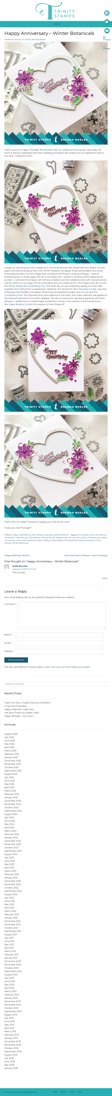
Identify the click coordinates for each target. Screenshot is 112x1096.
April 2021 (9, 948)
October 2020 (11, 968)
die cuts (72, 537)
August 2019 (10, 1014)
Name (8, 634)
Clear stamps (34, 537)
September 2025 (12, 770)
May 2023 (9, 864)
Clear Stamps (37, 535)
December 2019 (12, 1001)
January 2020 (11, 998)
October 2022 (11, 887)
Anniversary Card (85, 535)
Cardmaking (24, 535)
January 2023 (11, 877)
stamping (90, 540)
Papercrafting (57, 540)
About (64, 1092)
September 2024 (13, 811)
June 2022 (9, 901)
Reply (105, 578)
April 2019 (9, 1028)
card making (100, 535)
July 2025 (9, 777)
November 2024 (12, 804)
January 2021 (11, 958)
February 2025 (11, 794)
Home (54, 1092)
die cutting (81, 537)
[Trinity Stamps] (56, 10)
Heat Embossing (60, 535)
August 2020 (11, 974)
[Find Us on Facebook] (90, 1092)
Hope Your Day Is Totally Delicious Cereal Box (27, 702)
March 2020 (10, 991)
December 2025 (12, 760)
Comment (10, 604)
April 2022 (9, 907)
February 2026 (11, 754)
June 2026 (9, 740)
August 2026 (10, 734)
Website (8, 651)
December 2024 (12, 801)
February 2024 (11, 834)
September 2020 (13, 971)
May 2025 (9, 784)
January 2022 (11, 918)
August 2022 (10, 894)
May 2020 (9, 984)
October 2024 (11, 807)
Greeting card (93, 537)
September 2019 (12, 1011)
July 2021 (9, 938)
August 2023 (10, 854)
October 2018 (11, 1048)
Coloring (48, 535)
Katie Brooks (20, 566)
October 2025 (11, 767)
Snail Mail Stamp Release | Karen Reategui (86, 555)
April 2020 (9, 988)
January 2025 (11, 797)
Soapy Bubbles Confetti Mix (23, 304)
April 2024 (9, 827)
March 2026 (10, 750)
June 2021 (9, 941)
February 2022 (11, 914)
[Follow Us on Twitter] (93, 1092)
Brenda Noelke (39, 39)
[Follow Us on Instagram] (101, 1092)
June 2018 (9, 1061)
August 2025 (10, 774)
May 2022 (9, 904)
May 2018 (9, 1065)
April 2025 (9, 787)
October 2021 (11, 928)
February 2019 (11, 1035)
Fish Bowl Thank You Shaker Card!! (21, 712)
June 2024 (9, 821)
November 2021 (12, 924)
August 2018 (10, 1055)
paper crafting (43, 540)
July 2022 (9, 897)
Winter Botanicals (58, 267)
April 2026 (9, 747)
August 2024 (11, 814)
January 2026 (11, 757)
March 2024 (10, 831)
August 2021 (10, 934)
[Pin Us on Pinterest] (105, 1092)
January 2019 (11, 1038)
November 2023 (12, 844)
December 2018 (12, 1041)
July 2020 (9, 978)
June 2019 (9, 1021)
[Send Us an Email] (86, 1092)
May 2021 (9, 944)
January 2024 (11, 837)
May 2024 (9, 824)
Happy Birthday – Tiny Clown (18, 716)
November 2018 (12, 1045)
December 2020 (12, 961)
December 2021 (12, 921)
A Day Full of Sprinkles (15, 706)
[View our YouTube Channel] (97, 1092)
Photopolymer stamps (74, 540)
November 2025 (12, 764)
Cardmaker (9, 537)
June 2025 (9, 780)
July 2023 (9, 857)
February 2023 (11, 874)
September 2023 (13, 851)
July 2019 (9, 1018)
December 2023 (12, 841)
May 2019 (9, 1024)
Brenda (43, 150)
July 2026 (9, 737)
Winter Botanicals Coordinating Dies (26, 286)
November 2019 (12, 1004)
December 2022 (12, 881)
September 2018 (13, 1051)
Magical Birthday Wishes (16, 555)
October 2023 (11, 847)
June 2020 (9, 981)
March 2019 (10, 1031)
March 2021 (10, 951)
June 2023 (9, 861)
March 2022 (10, 911)
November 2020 (12, 964)
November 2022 (12, 884)
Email (7, 643)
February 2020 (11, 994)
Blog (16, 535)
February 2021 (11, 954)
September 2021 (12, 931)
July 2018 (9, 1058)
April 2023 (9, 867)
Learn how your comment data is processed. (67, 667)
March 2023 (10, 871)
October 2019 (11, 1008)
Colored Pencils (48, 537)
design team (62, 537)
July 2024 (9, 817)
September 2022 (13, 891)
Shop (80, 1092)
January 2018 (11, 1068)
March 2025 (10, 790)
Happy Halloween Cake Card (18, 709)
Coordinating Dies (13, 295)
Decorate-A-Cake (87, 289)
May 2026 (9, 744)
